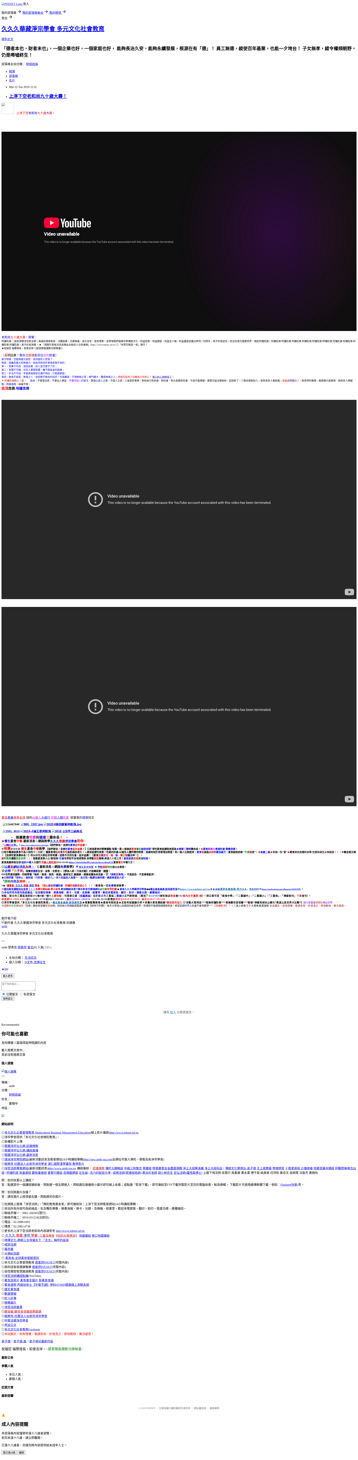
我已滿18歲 (9, 1452)
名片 (12, 80)
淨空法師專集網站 (16, 1168)
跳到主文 (7, 39)
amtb (4, 926)
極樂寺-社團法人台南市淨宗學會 (25, 1316)
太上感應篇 (264, 1168)
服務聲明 (214, 1408)
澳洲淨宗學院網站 (16, 1159)
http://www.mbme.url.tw (124, 1132)
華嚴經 (147, 1168)
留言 (30, 947)
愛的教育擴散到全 (19, 889)
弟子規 (5, 1341)
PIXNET (151, 1408)
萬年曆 (8, 1249)
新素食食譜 (46, 1280)
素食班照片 (11, 1280)
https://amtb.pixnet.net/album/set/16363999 (281, 889)
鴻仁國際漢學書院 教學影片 (66, 1163)
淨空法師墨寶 (13, 1307)
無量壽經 (25, 1172)
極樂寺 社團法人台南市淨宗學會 (25, 1163)
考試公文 (10, 1325)
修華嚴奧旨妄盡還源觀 (167, 1168)
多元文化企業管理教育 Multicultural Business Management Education (47, 1132)
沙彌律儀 (307, 1168)
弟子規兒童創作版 (41, 1341)
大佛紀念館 (11, 1253)
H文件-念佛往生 (35, 962)
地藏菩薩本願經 (323, 1168)
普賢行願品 (55, 1172)
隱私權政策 (200, 1408)
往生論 (83, 1172)
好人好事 (10, 1298)
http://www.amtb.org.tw (62, 1168)
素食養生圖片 (29, 1280)
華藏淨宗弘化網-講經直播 (21, 1150)
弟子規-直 (19, 1341)
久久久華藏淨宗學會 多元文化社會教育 (52, 28)
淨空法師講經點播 (16, 1275)
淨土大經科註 (213, 1168)
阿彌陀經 (12, 1172)
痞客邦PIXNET (45, 1262)
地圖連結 (85, 1235)
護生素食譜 (11, 1289)
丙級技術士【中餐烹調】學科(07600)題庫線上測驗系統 (53, 1284)
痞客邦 (22, 947)
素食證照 (10, 1284)
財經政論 (32, 64)
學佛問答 (278, 1168)
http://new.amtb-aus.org (98, 1159)
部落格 (13, 76)
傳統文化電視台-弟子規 (240, 1168)
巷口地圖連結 (101, 1235)
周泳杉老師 (149, 1172)
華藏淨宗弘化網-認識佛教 (21, 1146)
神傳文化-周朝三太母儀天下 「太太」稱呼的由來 (36, 1240)
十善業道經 (292, 1168)
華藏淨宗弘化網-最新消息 (21, 1155)
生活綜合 (31, 957)
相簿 (12, 71)
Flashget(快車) (289, 1184)
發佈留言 (8, 998)
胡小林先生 (165, 1172)
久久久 (54, 841)
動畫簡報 (10, 1293)
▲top (4, 968)
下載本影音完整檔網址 (88, 889)
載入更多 (8, 976)
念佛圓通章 (70, 1172)
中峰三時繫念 (133, 1168)
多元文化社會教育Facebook (22, 1329)
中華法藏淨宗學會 (16, 1320)
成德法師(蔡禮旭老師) (127, 1172)
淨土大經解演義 (193, 1168)
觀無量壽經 (39, 1172)
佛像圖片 (10, 1302)
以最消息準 (19, 866)
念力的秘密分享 (100, 1172)
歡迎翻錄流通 (68, 889)
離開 (21, 1452)
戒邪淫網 (10, 1244)
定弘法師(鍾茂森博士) (188, 1172)
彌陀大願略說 (114, 1168)
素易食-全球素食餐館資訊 (22, 1258)
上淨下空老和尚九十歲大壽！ (38, 96)
